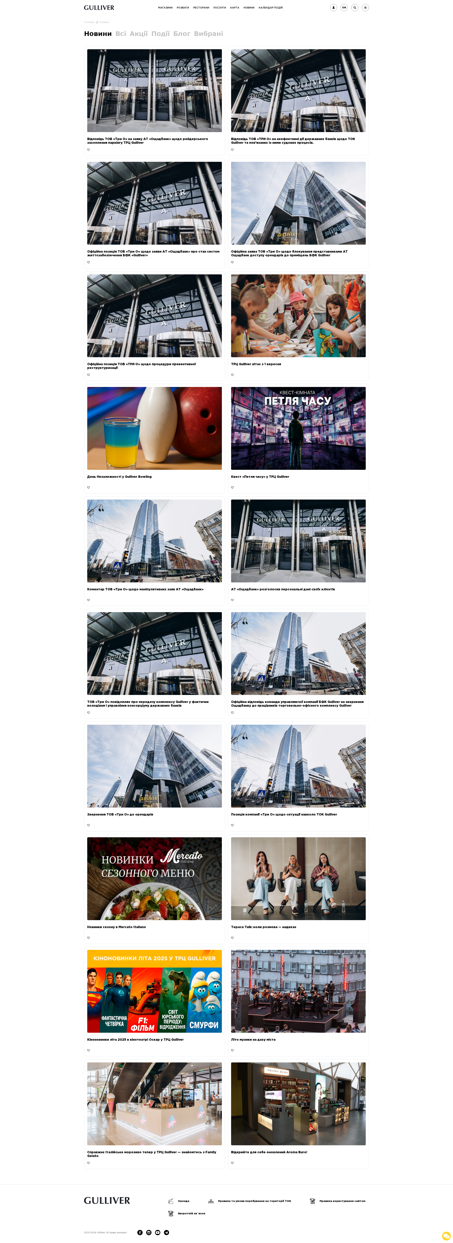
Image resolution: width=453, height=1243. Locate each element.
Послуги (219, 8)
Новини (248, 8)
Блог (181, 33)
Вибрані (208, 33)
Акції (139, 33)
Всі (120, 33)
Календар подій (271, 8)
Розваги (183, 8)
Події (160, 33)
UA (344, 8)
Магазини (165, 8)
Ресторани (201, 8)
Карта (234, 8)
